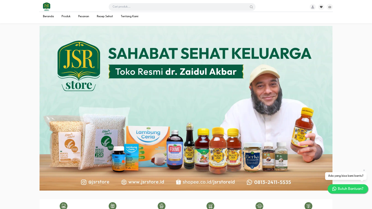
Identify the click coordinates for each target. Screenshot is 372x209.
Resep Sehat (105, 16)
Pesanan (83, 16)
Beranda (48, 16)
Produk (66, 16)
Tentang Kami (129, 16)
